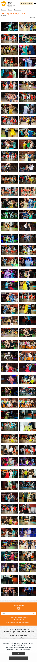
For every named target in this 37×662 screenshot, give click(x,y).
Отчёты (10, 10)
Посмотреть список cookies (18, 658)
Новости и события (18, 638)
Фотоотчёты (17, 10)
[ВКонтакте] (18, 608)
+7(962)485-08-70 (26, 3)
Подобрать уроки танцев (18, 636)
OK (18, 653)
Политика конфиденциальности (18, 629)
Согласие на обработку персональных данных (18, 632)
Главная (3, 10)
